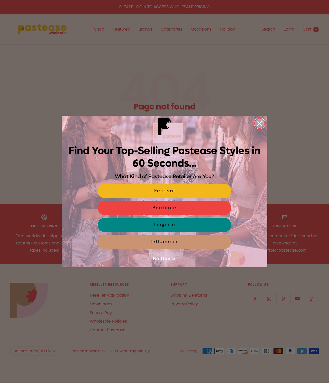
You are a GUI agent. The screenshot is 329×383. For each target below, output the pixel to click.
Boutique (164, 208)
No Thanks (164, 259)
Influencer (164, 242)
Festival (164, 191)
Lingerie (164, 225)
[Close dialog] (259, 123)
